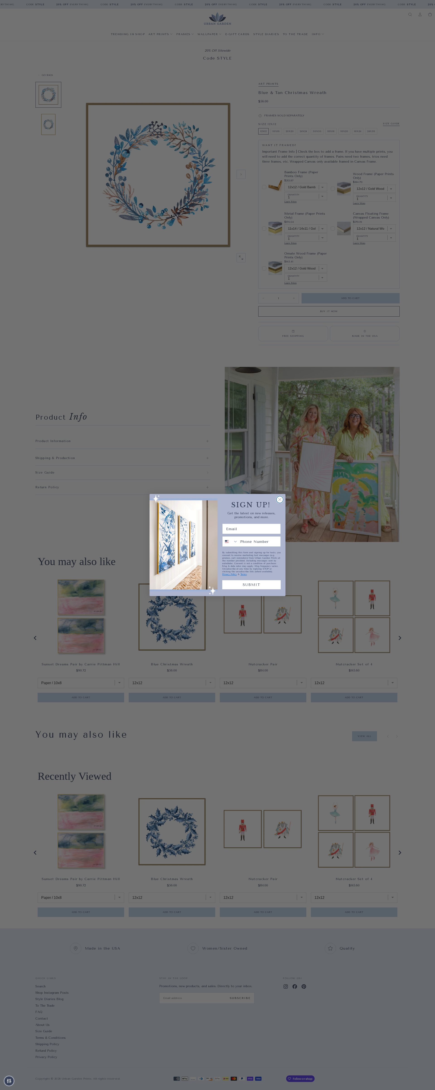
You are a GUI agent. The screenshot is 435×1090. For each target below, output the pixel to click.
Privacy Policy (229, 574)
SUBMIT (251, 584)
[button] (9, 1081)
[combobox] (230, 541)
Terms (243, 574)
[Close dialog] (279, 499)
